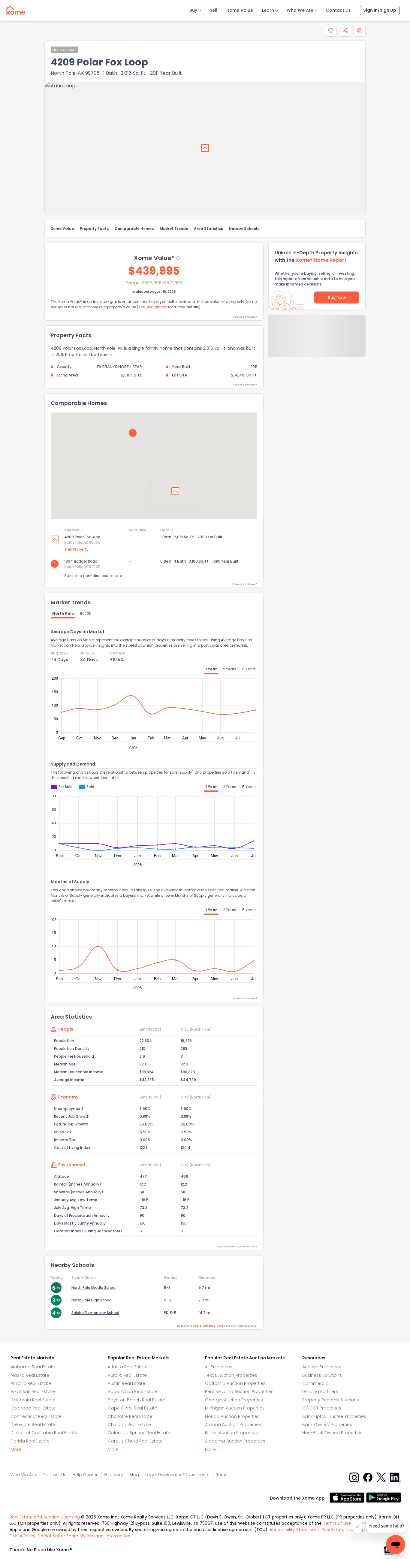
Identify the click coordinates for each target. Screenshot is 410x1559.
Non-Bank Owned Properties (332, 1433)
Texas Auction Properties (231, 1375)
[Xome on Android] (383, 1497)
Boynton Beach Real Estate (136, 1400)
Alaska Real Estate (30, 1375)
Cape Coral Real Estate (132, 1408)
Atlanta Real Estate (128, 1367)
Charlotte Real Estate (130, 1416)
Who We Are (300, 10)
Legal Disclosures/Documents (177, 1475)
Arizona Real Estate (31, 1383)
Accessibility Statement (294, 1530)
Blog (134, 1475)
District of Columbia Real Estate (44, 1433)
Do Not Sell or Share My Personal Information (84, 1536)
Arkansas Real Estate (33, 1391)
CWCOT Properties (321, 1408)
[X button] (381, 1476)
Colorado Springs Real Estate (139, 1433)
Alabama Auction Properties (235, 1441)
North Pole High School (92, 1300)
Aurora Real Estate (127, 1375)
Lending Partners (320, 1391)
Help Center (85, 1475)
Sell (213, 10)
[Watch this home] (331, 31)
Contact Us (338, 10)
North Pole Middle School (93, 1287)
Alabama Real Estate (33, 1367)
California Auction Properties (235, 1383)
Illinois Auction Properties (231, 1433)
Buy (193, 10)
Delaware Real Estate (33, 1425)
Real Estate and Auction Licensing (45, 1517)
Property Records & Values (330, 1400)
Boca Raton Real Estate (133, 1391)
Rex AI (222, 1475)
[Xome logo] (15, 9)
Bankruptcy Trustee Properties (334, 1416)
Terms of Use (337, 1523)
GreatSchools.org (211, 1326)
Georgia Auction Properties (234, 1400)
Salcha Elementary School (95, 1312)
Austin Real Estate (126, 1383)
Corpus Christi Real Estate (135, 1441)
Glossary (113, 1475)
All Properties (218, 1367)
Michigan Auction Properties (235, 1408)
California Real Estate (33, 1400)
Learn (268, 10)
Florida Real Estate (30, 1441)
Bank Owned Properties (327, 1425)
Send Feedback (317, 342)
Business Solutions (322, 1375)
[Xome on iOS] (348, 1497)
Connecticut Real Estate (36, 1416)
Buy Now (337, 298)
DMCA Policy (22, 1536)
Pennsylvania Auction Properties (239, 1391)
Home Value (239, 10)
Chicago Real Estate (129, 1425)
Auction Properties (321, 1367)
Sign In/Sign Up (379, 10)
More (16, 1449)
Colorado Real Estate (33, 1408)
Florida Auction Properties (232, 1416)
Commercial (315, 1383)
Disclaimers (156, 307)
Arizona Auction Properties (233, 1425)
